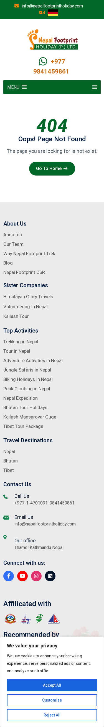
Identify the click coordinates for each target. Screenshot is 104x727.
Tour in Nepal (16, 351)
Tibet (8, 470)
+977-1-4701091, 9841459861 (44, 503)
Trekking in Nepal (20, 341)
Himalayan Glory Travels (28, 296)
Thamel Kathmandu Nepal (39, 547)
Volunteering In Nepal (25, 306)
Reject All (52, 715)
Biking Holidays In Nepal (28, 379)
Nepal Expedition (20, 398)
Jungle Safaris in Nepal (27, 370)
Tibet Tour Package (23, 426)
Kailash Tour (16, 316)
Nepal (9, 451)
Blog (8, 263)
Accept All (52, 685)
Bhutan (10, 461)
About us (12, 234)
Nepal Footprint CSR (24, 272)
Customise (52, 700)
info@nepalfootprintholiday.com (52, 6)
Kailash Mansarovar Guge (29, 417)
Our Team (13, 244)
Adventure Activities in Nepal (33, 360)
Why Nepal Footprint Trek (29, 253)
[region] (52, 682)
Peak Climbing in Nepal (26, 388)
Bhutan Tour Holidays (25, 407)
